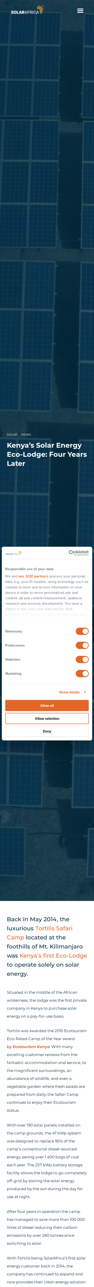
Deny (47, 731)
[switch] (82, 645)
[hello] (80, 10)
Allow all (47, 705)
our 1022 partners (33, 576)
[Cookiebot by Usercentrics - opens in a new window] (69, 553)
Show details (69, 692)
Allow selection (47, 718)
